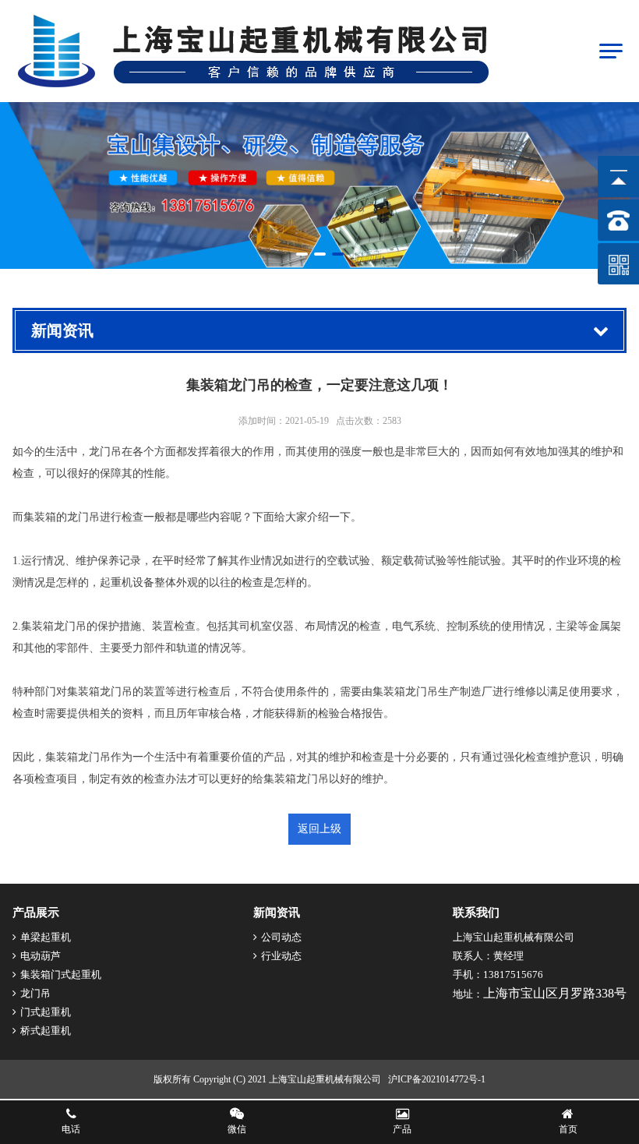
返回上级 (319, 829)
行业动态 (281, 956)
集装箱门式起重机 (60, 974)
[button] (302, 254)
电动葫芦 (40, 956)
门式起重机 (45, 1012)
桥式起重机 (45, 1030)
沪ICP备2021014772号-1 (436, 1079)
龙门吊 (35, 993)
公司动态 (281, 937)
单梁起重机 (45, 937)
